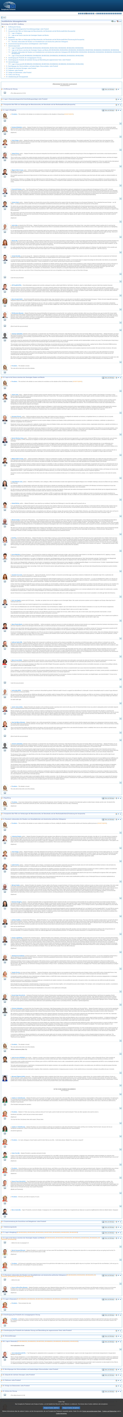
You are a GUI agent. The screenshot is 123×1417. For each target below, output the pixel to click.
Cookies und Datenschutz (109, 1411)
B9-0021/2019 (65, 1232)
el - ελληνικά (90, 13)
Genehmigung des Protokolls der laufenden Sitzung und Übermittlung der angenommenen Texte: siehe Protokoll (39, 60)
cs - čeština (82, 13)
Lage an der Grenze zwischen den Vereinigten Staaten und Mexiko (30, 35)
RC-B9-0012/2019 (71, 1275)
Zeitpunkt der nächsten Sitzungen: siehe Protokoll (22, 68)
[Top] (120, 124)
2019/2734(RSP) (102, 823)
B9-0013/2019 (31, 1232)
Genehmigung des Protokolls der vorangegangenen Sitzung (24, 57)
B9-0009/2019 (56, 1299)
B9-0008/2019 (48, 1299)
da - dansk (84, 13)
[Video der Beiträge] (103, 89)
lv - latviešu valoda (100, 13)
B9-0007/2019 (40, 1299)
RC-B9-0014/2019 (50, 1238)
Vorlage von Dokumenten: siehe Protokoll (19, 72)
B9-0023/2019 (73, 1232)
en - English (91, 13)
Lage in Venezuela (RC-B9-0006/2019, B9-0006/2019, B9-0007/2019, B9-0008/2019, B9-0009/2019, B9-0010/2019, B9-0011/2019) (48, 55)
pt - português (111, 13)
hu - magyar (104, 13)
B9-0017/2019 (48, 1232)
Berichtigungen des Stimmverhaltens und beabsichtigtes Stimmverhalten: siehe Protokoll (33, 66)
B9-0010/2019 (65, 1299)
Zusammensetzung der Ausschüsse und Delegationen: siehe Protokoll (27, 43)
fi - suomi (119, 13)
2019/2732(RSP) (68, 114)
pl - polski (110, 13)
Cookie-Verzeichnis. (61, 1413)
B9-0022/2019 (20, 1276)
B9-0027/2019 (85, 1238)
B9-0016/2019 (89, 1275)
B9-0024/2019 (68, 1238)
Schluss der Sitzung (14, 74)
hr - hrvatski (97, 13)
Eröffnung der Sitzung (14, 27)
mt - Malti (106, 13)
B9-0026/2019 (77, 1238)
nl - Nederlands (108, 13)
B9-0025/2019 (29, 1276)
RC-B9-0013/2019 (22, 1232)
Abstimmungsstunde (14, 46)
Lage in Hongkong (17, 33)
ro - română (113, 13)
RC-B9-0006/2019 (22, 1299)
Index (4, 17)
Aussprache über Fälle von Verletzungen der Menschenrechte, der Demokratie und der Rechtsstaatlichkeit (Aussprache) (41, 31)
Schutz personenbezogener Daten (91, 1411)
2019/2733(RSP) (77, 381)
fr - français (93, 13)
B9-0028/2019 (93, 1238)
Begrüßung (11, 37)
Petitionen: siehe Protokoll (15, 70)
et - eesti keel (88, 13)
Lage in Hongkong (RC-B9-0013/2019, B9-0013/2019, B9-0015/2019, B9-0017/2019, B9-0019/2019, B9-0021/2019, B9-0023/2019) (47, 48)
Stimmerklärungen (13, 62)
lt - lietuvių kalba (102, 13)
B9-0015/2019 (40, 1232)
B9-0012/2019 (81, 1275)
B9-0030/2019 (12, 1239)
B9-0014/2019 (60, 1238)
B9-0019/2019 (57, 1232)
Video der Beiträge (109, 89)
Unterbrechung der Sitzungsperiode (18, 76)
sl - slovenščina (117, 13)
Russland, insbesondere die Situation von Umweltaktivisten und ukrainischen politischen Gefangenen (40, 41)
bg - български (79, 13)
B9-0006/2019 (31, 1299)
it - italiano (99, 13)
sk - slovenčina (115, 13)
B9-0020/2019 (12, 1276)
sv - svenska (121, 13)
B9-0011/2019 (73, 1299)
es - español (80, 13)
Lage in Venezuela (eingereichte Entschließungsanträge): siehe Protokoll (28, 29)
